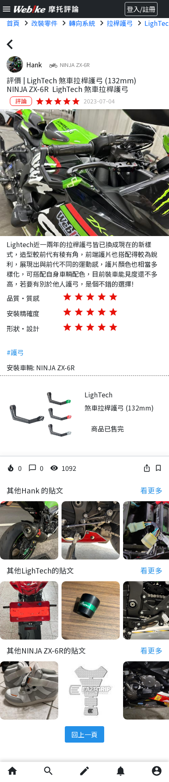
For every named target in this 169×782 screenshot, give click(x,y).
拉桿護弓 (120, 23)
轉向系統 (82, 23)
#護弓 (15, 352)
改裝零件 (44, 23)
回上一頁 (84, 734)
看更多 (151, 490)
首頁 (13, 23)
